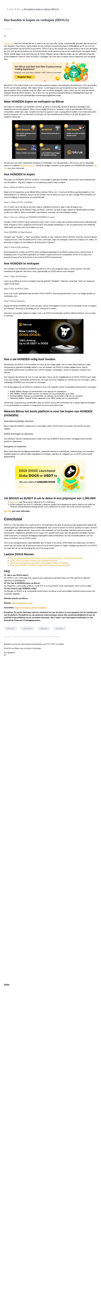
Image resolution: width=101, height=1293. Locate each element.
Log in (3, 705)
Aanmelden (9, 705)
